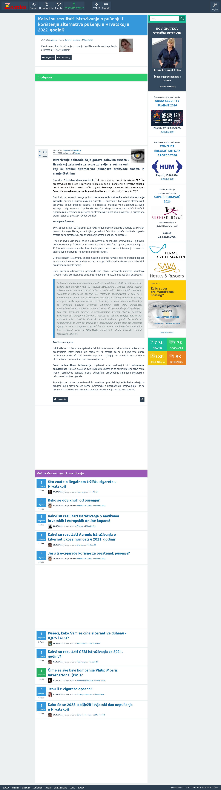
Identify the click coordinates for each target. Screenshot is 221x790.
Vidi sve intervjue (167, 87)
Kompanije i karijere (85, 680)
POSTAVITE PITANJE (74, 8)
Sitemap (81, 787)
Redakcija (77, 150)
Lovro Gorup (100, 506)
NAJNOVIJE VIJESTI (167, 317)
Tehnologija (81, 643)
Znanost (80, 545)
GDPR (72, 787)
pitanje (54, 40)
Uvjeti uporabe (60, 787)
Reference (38, 787)
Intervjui (15, 787)
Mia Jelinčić (88, 40)
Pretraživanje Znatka (167, 332)
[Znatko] (15, 6)
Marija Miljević (95, 643)
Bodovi (48, 787)
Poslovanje (81, 492)
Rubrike (59, 8)
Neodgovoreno (46, 8)
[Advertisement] (91, 113)
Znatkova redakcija (172, 323)
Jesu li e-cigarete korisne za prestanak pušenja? (89, 553)
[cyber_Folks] (167, 299)
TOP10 (96, 8)
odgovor (66, 150)
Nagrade (106, 8)
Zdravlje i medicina (72, 40)
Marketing (26, 787)
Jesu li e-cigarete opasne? (70, 689)
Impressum (158, 323)
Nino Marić (93, 492)
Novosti (33, 8)
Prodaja (80, 526)
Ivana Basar (99, 694)
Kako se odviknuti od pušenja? (74, 500)
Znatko (77, 153)
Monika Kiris (91, 526)
